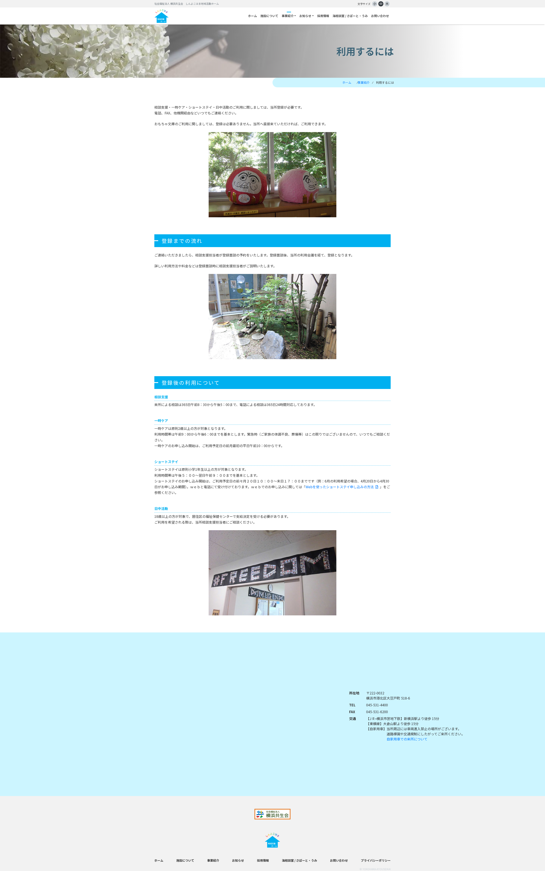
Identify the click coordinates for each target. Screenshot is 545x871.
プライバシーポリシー (376, 860)
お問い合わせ (380, 16)
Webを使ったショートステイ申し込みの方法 (339, 486)
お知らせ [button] (305, 16)
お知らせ (238, 860)
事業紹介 (364, 82)
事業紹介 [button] (288, 16)
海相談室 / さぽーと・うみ (350, 16)
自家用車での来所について (407, 738)
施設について (269, 16)
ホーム (252, 16)
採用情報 (323, 16)
